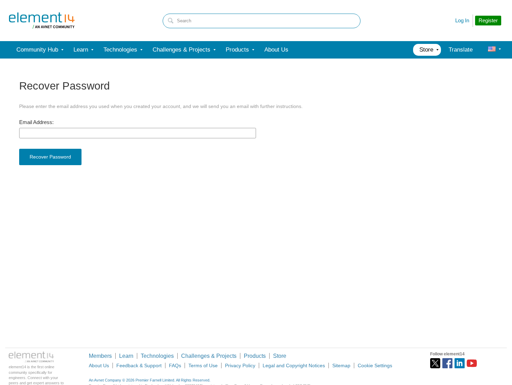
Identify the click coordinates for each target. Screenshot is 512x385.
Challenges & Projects (208, 356)
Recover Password (50, 157)
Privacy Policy (240, 365)
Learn (126, 356)
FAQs (175, 365)
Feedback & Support (139, 365)
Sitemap (341, 365)
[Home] (42, 20)
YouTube (472, 363)
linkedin (460, 363)
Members (100, 356)
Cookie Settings (375, 365)
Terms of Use (203, 365)
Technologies (157, 356)
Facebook (447, 363)
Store (279, 356)
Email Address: (36, 122)
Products (255, 356)
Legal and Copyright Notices (294, 365)
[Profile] (491, 50)
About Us (99, 365)
